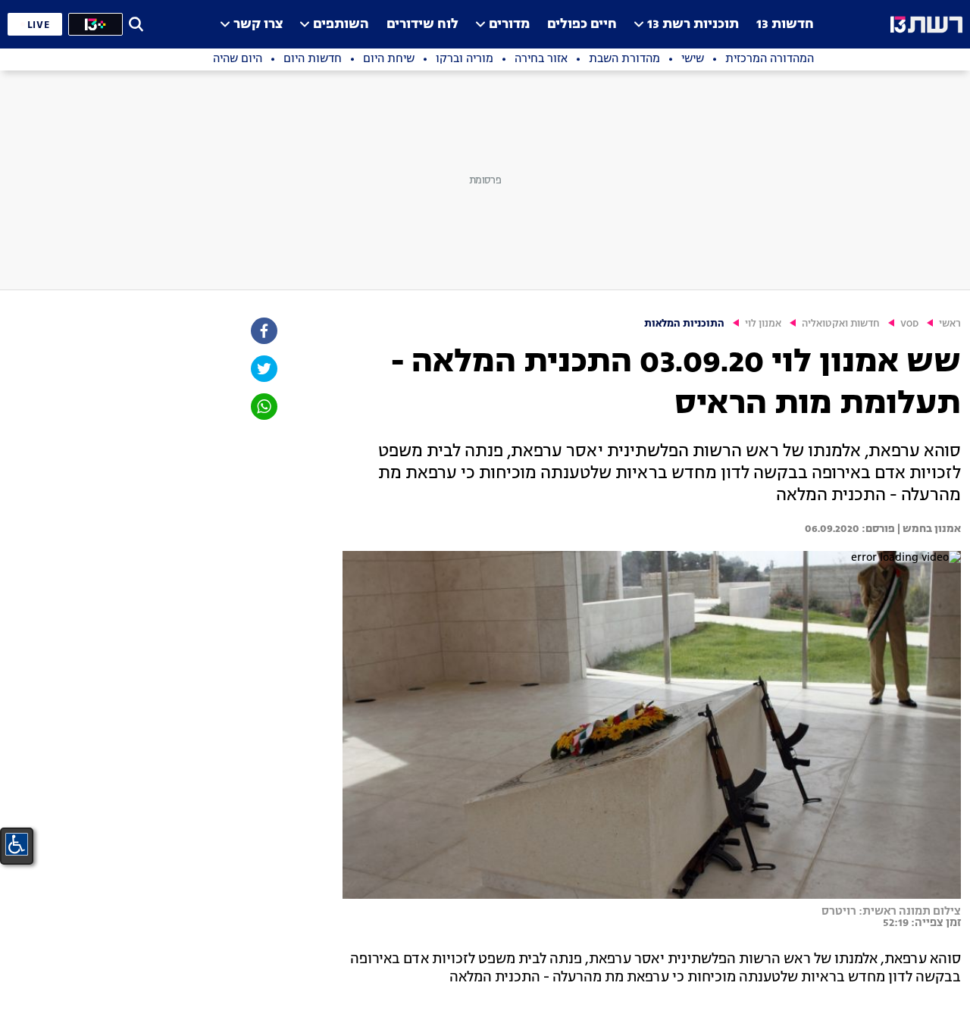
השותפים (341, 24)
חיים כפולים (582, 24)
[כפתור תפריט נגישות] (16, 844)
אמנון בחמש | (928, 529)
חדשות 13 (785, 24)
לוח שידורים (422, 24)
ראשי (950, 324)
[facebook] (263, 331)
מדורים (509, 24)
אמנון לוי (763, 324)
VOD (909, 324)
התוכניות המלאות (684, 324)
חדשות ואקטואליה (841, 324)
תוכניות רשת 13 (693, 24)
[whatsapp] (263, 406)
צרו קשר (258, 24)
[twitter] (263, 368)
